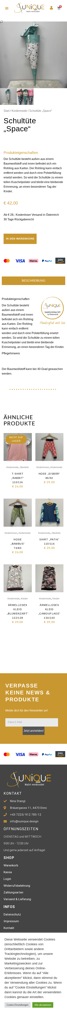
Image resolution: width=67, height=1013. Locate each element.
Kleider (24, 598)
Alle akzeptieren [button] (42, 1005)
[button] (6, 8)
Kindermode (19, 110)
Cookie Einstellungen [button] (17, 1005)
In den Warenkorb (20, 238)
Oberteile (24, 467)
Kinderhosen (42, 467)
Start (6, 110)
